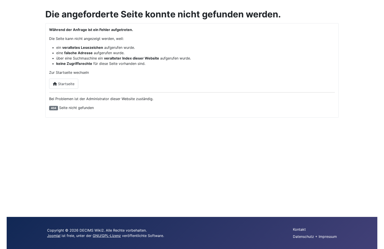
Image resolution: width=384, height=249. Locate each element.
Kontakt (299, 229)
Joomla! (53, 235)
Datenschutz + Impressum (315, 236)
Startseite (65, 84)
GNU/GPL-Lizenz (107, 235)
